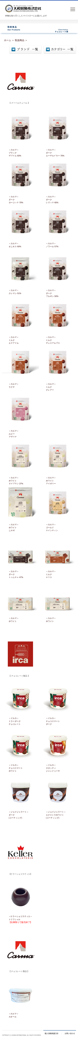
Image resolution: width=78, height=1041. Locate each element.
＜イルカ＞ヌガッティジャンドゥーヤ (53, 768)
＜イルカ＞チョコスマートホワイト (16, 768)
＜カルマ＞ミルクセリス (51, 574)
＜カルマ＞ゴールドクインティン (52, 527)
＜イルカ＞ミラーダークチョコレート (15, 721)
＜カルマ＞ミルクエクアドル (14, 340)
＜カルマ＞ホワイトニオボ (14, 527)
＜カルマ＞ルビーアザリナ (14, 434)
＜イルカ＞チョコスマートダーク (53, 721)
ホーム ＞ (9, 40)
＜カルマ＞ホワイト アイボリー (51, 481)
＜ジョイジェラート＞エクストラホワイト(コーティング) (56, 815)
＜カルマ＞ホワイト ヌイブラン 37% (16, 481)
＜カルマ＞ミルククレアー (51, 387)
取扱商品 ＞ (21, 40)
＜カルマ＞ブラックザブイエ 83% (15, 153)
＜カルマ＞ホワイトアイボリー (14, 621)
